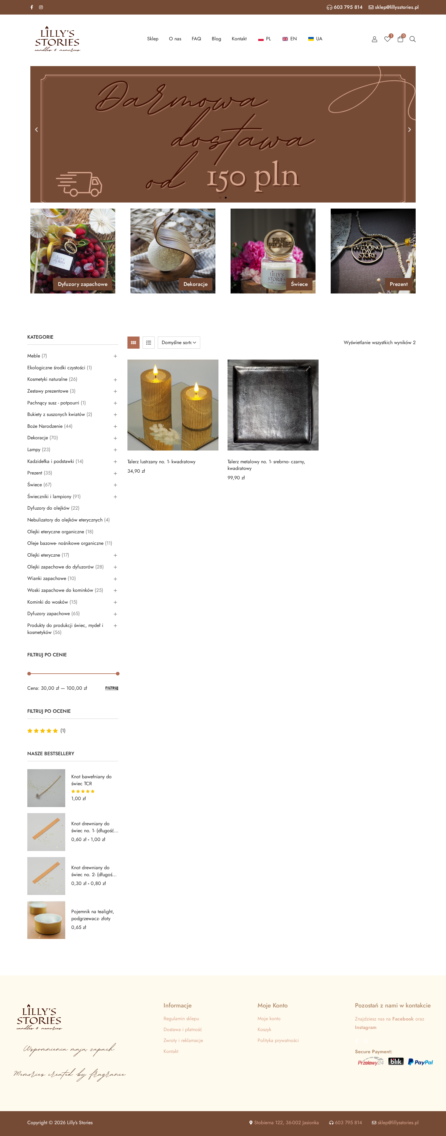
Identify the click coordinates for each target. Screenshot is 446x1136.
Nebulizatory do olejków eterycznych (65, 519)
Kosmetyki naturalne (47, 379)
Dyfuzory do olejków (48, 507)
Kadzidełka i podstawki (50, 461)
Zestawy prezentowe (47, 390)
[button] (36, 130)
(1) (46, 731)
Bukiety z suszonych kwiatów (56, 414)
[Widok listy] (149, 343)
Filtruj (111, 688)
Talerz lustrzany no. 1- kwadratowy (161, 461)
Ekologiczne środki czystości (56, 367)
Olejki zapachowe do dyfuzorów (60, 566)
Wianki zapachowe (46, 578)
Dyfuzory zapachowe (48, 613)
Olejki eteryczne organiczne (55, 531)
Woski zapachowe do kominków (60, 590)
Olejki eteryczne (43, 554)
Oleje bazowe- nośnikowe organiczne (65, 543)
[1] (387, 39)
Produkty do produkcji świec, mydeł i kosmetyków (65, 629)
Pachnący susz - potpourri (53, 402)
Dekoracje (37, 437)
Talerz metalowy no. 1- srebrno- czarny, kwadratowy (266, 465)
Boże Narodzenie (45, 426)
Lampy (33, 449)
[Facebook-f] (31, 7)
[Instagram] (41, 7)
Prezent (34, 472)
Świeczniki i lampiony (49, 496)
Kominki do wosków (47, 601)
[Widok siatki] (133, 343)
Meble (33, 355)
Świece (34, 484)
